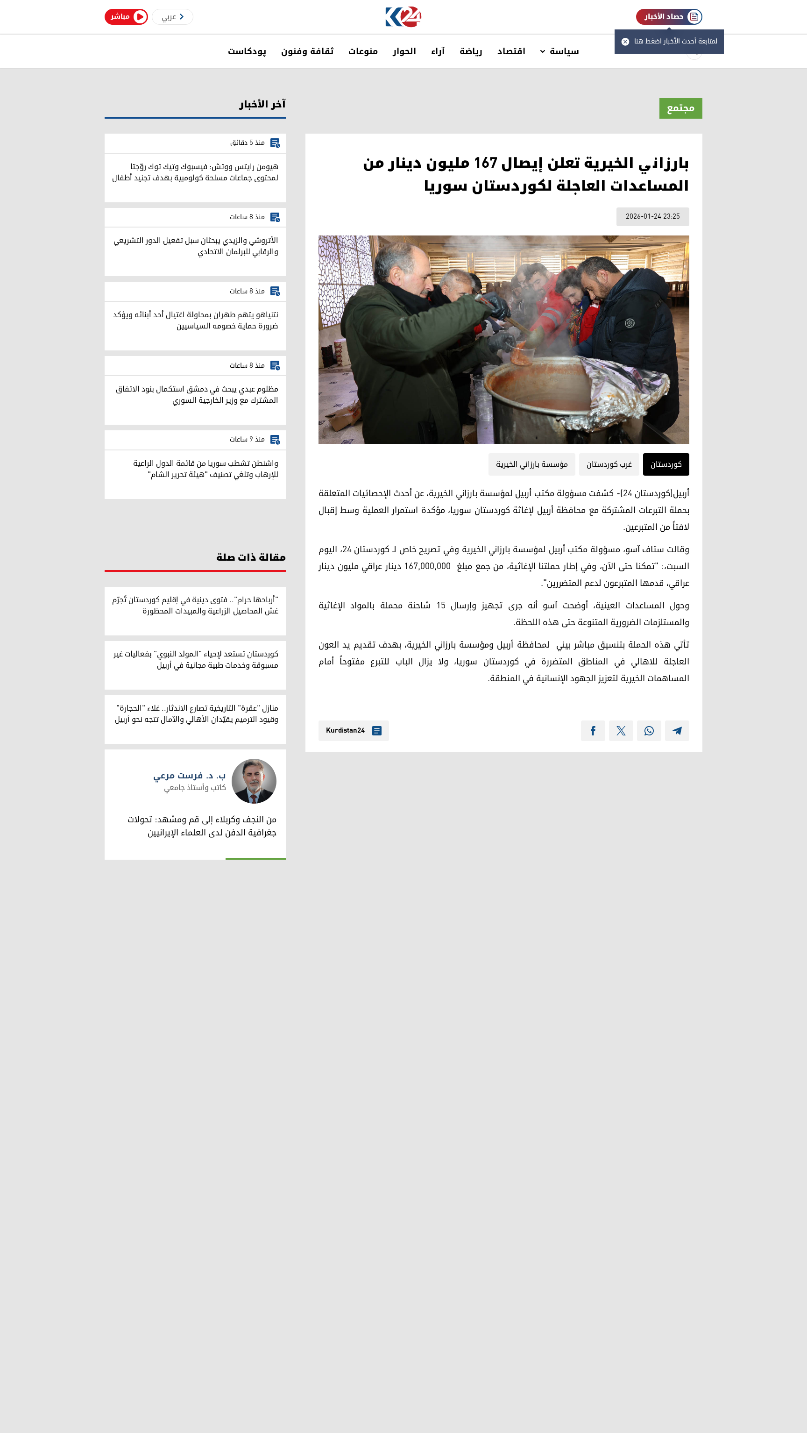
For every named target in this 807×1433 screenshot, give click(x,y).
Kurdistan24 (345, 730)
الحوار (404, 51)
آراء (438, 51)
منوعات (363, 51)
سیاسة (564, 51)
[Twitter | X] (621, 730)
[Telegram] (677, 730)
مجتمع (681, 108)
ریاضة (471, 51)
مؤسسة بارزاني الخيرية (532, 464)
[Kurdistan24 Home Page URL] (404, 17)
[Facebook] (593, 730)
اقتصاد (511, 51)
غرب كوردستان (609, 464)
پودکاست (247, 51)
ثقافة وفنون (307, 51)
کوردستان (666, 464)
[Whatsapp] (649, 730)
